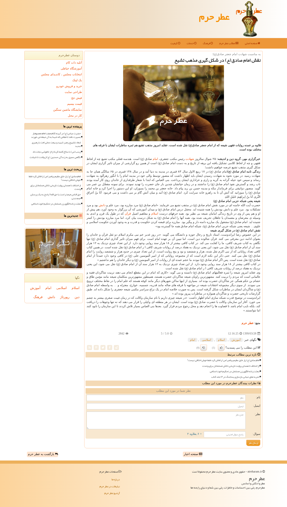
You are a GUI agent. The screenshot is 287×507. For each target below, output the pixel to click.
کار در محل (75, 115)
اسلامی (206, 339)
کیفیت (174, 43)
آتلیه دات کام (74, 62)
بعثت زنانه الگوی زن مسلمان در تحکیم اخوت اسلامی (234, 371)
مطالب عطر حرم (227, 43)
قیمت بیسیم (74, 103)
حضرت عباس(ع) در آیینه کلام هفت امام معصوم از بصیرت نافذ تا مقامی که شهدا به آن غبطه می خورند (56, 135)
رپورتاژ (65, 297)
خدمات (190, 43)
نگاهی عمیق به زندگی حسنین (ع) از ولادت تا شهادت (55, 157)
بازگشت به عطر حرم (41, 454)
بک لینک (77, 80)
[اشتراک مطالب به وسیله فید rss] (89, 347)
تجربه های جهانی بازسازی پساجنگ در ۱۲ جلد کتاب (235, 376)
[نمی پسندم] (203, 348)
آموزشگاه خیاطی (71, 68)
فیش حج (76, 98)
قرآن (128, 213)
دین (77, 297)
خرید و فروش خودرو (69, 86)
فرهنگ (207, 43)
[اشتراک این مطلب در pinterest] (96, 347)
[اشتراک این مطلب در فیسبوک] (110, 347)
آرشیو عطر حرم (112, 493)
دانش (102, 205)
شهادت (190, 159)
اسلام (154, 213)
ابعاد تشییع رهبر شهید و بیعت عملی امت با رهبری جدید (56, 144)
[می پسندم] (221, 348)
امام (155, 159)
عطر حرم (214, 16)
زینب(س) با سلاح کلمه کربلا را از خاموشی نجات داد (57, 151)
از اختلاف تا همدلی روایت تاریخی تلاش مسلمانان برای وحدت (230, 366)
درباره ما (116, 479)
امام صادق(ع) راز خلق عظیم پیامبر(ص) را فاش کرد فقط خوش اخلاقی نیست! (223, 360)
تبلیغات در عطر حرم (109, 486)
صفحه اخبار (191, 454)
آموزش (236, 339)
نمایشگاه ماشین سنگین (67, 109)
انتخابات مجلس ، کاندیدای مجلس (61, 74)
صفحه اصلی (251, 43)
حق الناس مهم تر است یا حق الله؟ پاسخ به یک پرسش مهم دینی (55, 196)
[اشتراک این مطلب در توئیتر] (103, 347)
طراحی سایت (73, 92)
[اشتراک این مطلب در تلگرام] (116, 347)
